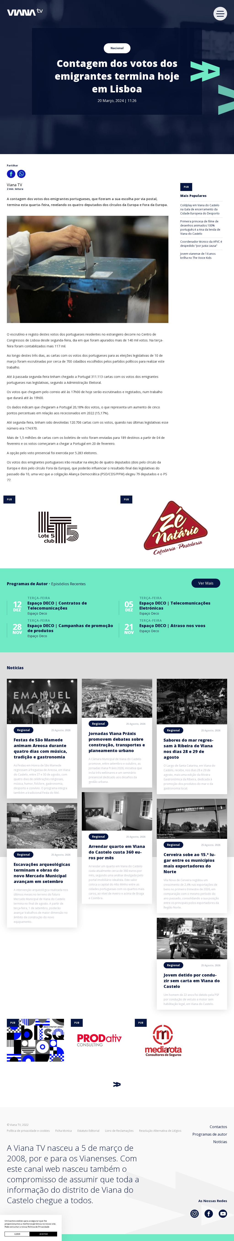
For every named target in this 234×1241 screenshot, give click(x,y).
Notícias (220, 1141)
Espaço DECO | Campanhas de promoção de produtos (70, 628)
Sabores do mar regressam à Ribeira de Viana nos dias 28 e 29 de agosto (188, 748)
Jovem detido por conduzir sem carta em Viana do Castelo (192, 980)
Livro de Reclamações (119, 1131)
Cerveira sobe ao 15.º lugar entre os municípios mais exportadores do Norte (189, 863)
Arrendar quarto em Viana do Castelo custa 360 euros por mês (117, 852)
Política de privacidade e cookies (28, 1131)
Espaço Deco (37, 613)
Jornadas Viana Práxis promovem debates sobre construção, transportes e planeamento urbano (117, 742)
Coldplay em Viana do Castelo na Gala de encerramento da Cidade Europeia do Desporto (200, 209)
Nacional (117, 48)
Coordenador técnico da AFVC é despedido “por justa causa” (201, 244)
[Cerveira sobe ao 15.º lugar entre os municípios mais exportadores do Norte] (192, 837)
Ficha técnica (63, 1131)
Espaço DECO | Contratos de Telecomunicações (57, 605)
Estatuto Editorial (88, 1131)
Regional (23, 730)
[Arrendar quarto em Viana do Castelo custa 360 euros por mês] (117, 829)
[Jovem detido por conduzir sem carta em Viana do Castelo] (192, 957)
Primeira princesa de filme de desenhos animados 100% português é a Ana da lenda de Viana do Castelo (200, 227)
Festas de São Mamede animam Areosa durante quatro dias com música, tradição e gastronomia (40, 748)
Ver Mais (205, 583)
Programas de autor (209, 1134)
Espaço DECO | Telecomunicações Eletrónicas (174, 605)
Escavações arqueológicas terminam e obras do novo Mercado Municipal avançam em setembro (42, 873)
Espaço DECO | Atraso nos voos (172, 625)
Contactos (218, 1126)
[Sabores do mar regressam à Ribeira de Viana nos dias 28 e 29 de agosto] (192, 722)
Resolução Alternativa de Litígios (160, 1131)
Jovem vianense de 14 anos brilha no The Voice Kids (197, 256)
